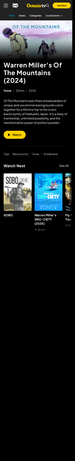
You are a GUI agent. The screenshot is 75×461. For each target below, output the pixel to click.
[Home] (36, 5)
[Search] (47, 5)
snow (7, 90)
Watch (16, 135)
